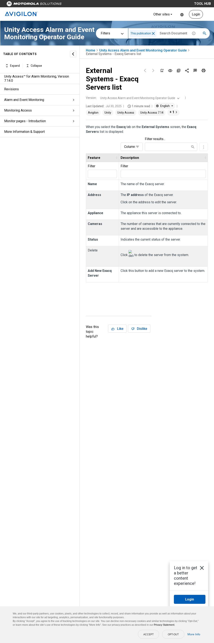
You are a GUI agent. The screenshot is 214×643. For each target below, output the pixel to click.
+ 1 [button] (171, 112)
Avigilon (93, 112)
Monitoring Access (18, 110)
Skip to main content (80, 5)
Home (90, 50)
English (181, 14)
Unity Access (125, 112)
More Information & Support (24, 132)
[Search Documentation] (204, 33)
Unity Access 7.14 (151, 112)
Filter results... (155, 139)
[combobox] (139, 98)
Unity (107, 112)
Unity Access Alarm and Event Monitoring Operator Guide (143, 50)
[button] (153, 33)
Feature (94, 158)
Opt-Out (173, 634)
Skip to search (109, 5)
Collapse (36, 65)
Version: (91, 97)
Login (196, 14)
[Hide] (73, 54)
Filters (105, 33)
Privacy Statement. (164, 624)
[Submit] (192, 146)
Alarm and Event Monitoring (24, 100)
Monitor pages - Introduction (25, 121)
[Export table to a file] (203, 147)
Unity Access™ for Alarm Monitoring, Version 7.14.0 (36, 78)
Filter (91, 166)
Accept (148, 634)
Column (129, 147)
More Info (193, 634)
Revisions (11, 89)
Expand (15, 65)
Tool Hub (202, 4)
